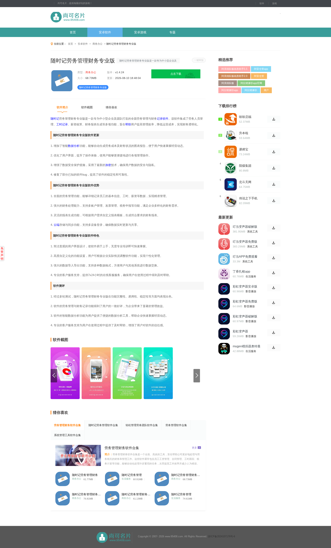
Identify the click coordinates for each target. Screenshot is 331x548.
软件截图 (87, 107)
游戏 (274, 3)
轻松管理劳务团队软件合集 (142, 425)
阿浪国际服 (227, 83)
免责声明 (2, 253)
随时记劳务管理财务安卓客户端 (136, 494)
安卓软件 (105, 32)
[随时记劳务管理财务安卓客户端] (112, 497)
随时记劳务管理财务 (85, 475)
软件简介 (62, 107)
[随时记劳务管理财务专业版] (162, 478)
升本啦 (243, 133)
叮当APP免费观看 (245, 256)
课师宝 (243, 149)
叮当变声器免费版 (245, 241)
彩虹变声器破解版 (245, 316)
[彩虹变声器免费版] (224, 304)
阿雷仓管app (261, 68)
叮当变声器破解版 (245, 226)
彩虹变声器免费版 (245, 301)
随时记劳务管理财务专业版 (185, 475)
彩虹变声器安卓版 (245, 286)
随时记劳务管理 (132, 475)
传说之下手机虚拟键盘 (248, 198)
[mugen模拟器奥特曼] (224, 348)
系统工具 (252, 231)
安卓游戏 (140, 32)
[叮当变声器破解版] (224, 229)
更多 (194, 447)
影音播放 (251, 291)
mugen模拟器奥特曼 (247, 346)
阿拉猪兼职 (251, 90)
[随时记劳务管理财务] (62, 478)
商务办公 (97, 43)
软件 (262, 3)
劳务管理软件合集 (176, 425)
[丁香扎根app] (224, 274)
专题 (172, 32)
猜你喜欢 (111, 107)
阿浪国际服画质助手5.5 (234, 68)
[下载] (273, 228)
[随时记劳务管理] (112, 478)
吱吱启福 (245, 116)
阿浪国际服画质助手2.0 (234, 76)
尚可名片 (89, 17)
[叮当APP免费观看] (224, 259)
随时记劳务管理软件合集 (103, 425)
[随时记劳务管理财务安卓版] (62, 497)
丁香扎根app (241, 271)
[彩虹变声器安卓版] (224, 289)
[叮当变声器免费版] (224, 244)
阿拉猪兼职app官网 (251, 83)
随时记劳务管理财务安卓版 (86, 494)
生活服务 (126, 479)
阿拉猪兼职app (229, 90)
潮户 (266, 90)
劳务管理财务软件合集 (67, 425)
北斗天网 (245, 182)
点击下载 (175, 73)
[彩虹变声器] (224, 333)
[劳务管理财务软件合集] (78, 455)
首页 (73, 32)
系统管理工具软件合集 (67, 435)
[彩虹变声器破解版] (224, 319)
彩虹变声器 (240, 331)
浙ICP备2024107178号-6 (221, 536)
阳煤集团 (245, 165)
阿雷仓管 (259, 76)
